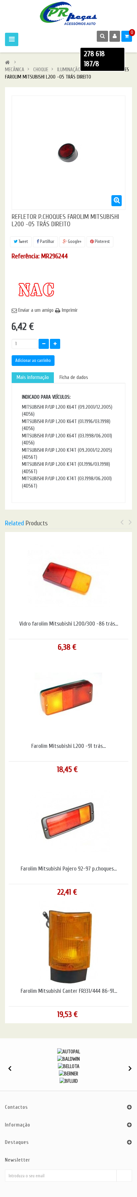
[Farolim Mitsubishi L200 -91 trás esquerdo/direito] (68, 698)
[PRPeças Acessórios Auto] (68, 13)
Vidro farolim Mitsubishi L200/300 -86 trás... (68, 624)
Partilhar (46, 241)
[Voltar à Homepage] (7, 62)
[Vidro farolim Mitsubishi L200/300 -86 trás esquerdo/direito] (68, 575)
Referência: (26, 256)
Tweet (23, 241)
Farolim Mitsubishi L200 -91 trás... (68, 746)
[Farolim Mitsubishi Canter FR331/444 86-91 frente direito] (68, 943)
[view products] (68, 1051)
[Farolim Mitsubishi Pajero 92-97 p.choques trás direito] (68, 820)
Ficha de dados (74, 377)
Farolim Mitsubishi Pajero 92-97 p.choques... (69, 869)
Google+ (74, 241)
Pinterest (102, 241)
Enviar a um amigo (36, 310)
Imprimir (70, 310)
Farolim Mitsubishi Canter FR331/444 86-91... (69, 991)
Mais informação (33, 377)
